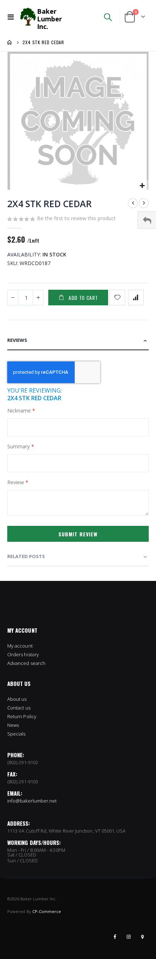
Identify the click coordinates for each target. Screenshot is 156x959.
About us (17, 699)
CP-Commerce (46, 911)
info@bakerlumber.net (32, 800)
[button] (142, 186)
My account (20, 645)
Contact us (18, 707)
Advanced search (26, 663)
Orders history (23, 654)
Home (9, 42)
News (13, 725)
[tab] (78, 340)
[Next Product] (144, 203)
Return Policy (21, 716)
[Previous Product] (133, 203)
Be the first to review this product (76, 218)
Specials (16, 733)
